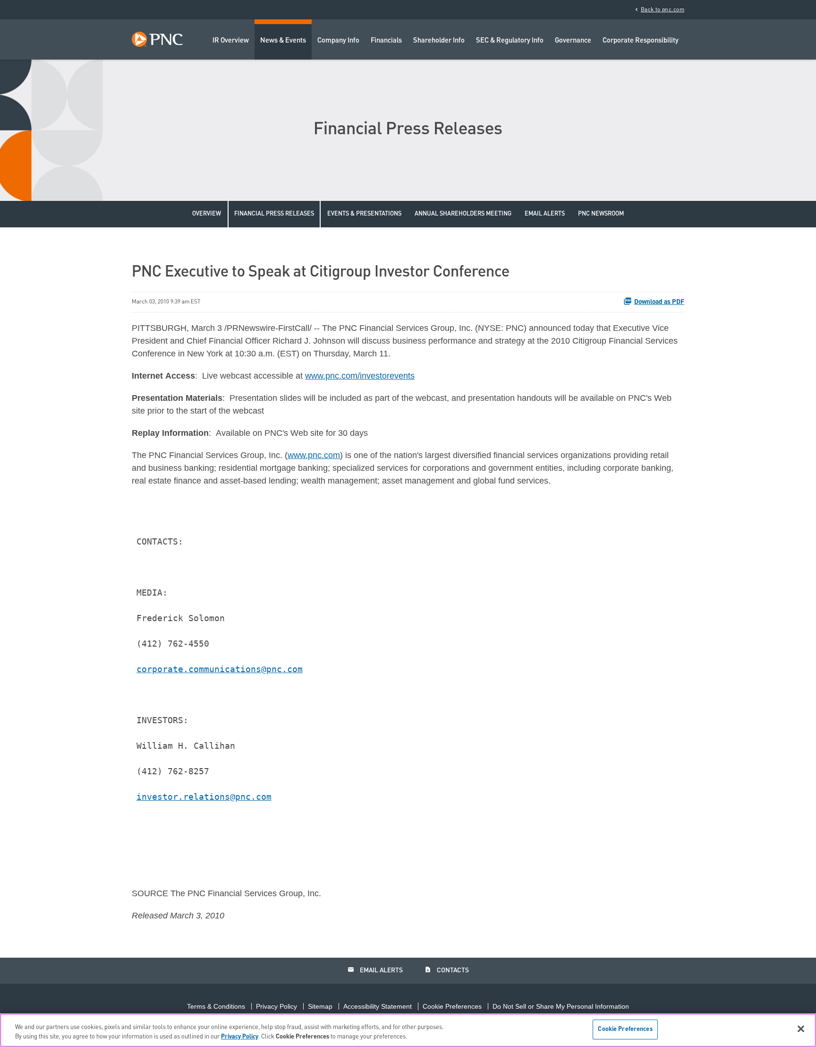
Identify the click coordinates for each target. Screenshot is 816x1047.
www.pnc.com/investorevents (360, 376)
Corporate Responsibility (641, 40)
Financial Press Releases (274, 214)
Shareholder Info (439, 40)
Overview (206, 214)
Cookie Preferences (452, 1006)
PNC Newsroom (601, 214)
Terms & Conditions (216, 1006)
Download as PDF (659, 302)
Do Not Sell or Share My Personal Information (561, 1006)
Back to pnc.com (658, 9)
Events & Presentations (364, 214)
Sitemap (320, 1006)
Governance (573, 40)
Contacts (447, 970)
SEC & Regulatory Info (510, 40)
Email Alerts (545, 214)
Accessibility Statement (377, 1006)
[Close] (800, 1028)
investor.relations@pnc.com (204, 797)
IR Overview (230, 40)
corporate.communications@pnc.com (219, 669)
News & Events (283, 40)
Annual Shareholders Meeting (463, 214)
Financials (386, 40)
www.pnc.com (314, 455)
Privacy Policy (276, 1006)
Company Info (338, 40)
